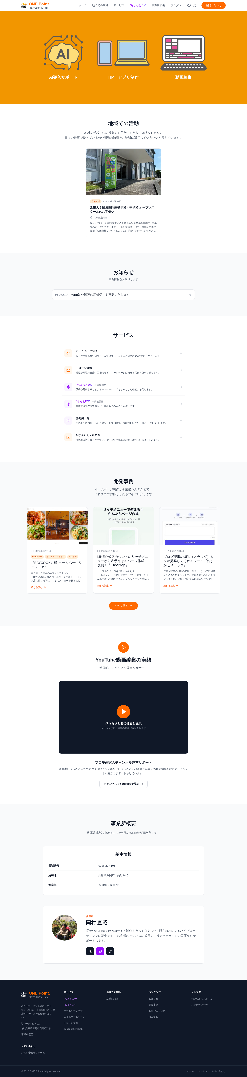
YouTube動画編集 (73, 1029)
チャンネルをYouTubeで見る (121, 783)
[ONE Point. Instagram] (194, 5)
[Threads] (110, 951)
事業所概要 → (28, 1034)
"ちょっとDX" (71, 998)
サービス (119, 5)
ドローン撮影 (71, 1022)
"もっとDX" (70, 1004)
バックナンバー (199, 1004)
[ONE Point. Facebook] (189, 5)
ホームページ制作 (73, 1010)
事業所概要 (158, 5)
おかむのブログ (157, 1010)
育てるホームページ (74, 1016)
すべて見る (121, 605)
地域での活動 (100, 5)
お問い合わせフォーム (33, 1052)
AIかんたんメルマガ (201, 998)
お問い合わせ (213, 5)
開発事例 (153, 1004)
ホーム (83, 5)
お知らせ (153, 998)
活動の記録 (112, 998)
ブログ (175, 5)
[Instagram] (100, 951)
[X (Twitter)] (90, 951)
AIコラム (153, 1016)
